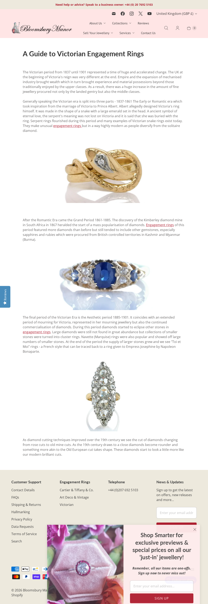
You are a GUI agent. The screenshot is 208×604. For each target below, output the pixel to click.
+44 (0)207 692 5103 (123, 490)
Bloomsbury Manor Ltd (40, 590)
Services (125, 33)
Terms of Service (24, 534)
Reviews (143, 23)
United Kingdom (174, 13)
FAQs (15, 497)
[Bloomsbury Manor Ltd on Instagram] (131, 13)
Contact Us (148, 33)
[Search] (166, 28)
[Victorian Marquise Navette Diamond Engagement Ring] (104, 430)
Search (16, 541)
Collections (120, 23)
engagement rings (67, 126)
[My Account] (177, 28)
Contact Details (23, 490)
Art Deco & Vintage (74, 497)
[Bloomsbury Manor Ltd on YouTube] (149, 13)
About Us (95, 23)
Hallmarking (20, 512)
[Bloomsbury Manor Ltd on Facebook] (122, 13)
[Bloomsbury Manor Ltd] (41, 28)
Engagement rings (160, 225)
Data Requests (22, 526)
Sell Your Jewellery (96, 33)
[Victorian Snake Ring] (104, 170)
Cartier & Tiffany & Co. (77, 490)
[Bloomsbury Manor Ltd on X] (140, 13)
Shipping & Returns (26, 504)
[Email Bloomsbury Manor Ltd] (113, 13)
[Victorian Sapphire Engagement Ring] (104, 278)
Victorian (67, 504)
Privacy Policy (21, 519)
